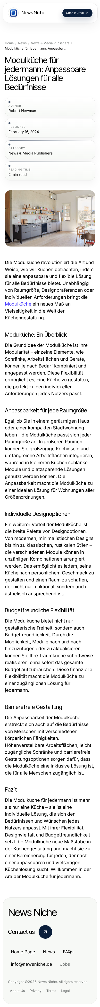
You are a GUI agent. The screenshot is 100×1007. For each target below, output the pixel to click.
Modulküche (18, 304)
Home (9, 43)
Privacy (36, 991)
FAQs (68, 951)
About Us (17, 991)
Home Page (23, 951)
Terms (51, 991)
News (22, 43)
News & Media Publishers (50, 43)
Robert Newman (22, 111)
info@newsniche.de (31, 964)
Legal (65, 991)
